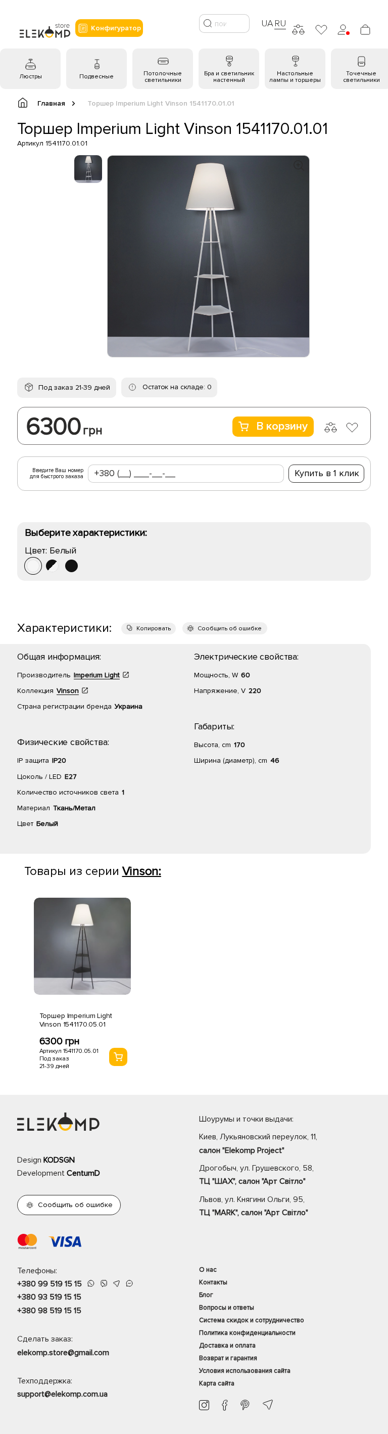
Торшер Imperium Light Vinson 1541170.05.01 (75, 1020)
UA (267, 23)
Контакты (213, 1282)
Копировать (153, 628)
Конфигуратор (116, 28)
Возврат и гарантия (228, 1358)
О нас (208, 1270)
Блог (206, 1295)
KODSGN (59, 1160)
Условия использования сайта (244, 1371)
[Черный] (71, 566)
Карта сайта (216, 1383)
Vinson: (141, 871)
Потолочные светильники (162, 77)
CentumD (83, 1173)
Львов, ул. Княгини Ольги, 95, (253, 1206)
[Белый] (33, 566)
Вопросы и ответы (226, 1308)
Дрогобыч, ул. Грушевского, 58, (256, 1174)
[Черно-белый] (52, 566)
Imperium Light (97, 675)
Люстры (30, 76)
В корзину (282, 426)
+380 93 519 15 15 (49, 1297)
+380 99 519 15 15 (49, 1284)
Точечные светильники (361, 77)
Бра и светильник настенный (229, 77)
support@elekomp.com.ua (62, 1394)
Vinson (68, 690)
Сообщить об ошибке (230, 628)
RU (280, 23)
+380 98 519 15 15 (49, 1311)
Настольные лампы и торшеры (295, 77)
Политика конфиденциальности (247, 1333)
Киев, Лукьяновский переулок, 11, (258, 1143)
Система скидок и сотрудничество (251, 1320)
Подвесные (96, 76)
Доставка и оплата (227, 1346)
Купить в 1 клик (327, 473)
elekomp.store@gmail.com (63, 1353)
